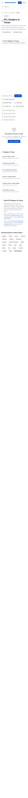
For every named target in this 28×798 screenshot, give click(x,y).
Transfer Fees (7, 106)
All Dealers (6, 16)
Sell (20, 2)
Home (5, 12)
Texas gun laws (8, 217)
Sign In (24, 2)
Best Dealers (19, 102)
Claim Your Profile (20, 106)
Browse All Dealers (14, 141)
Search (19, 95)
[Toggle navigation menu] (2, 2)
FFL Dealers (12, 12)
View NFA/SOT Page (6, 102)
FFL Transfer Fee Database (16, 221)
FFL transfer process (14, 215)
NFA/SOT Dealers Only (9, 99)
